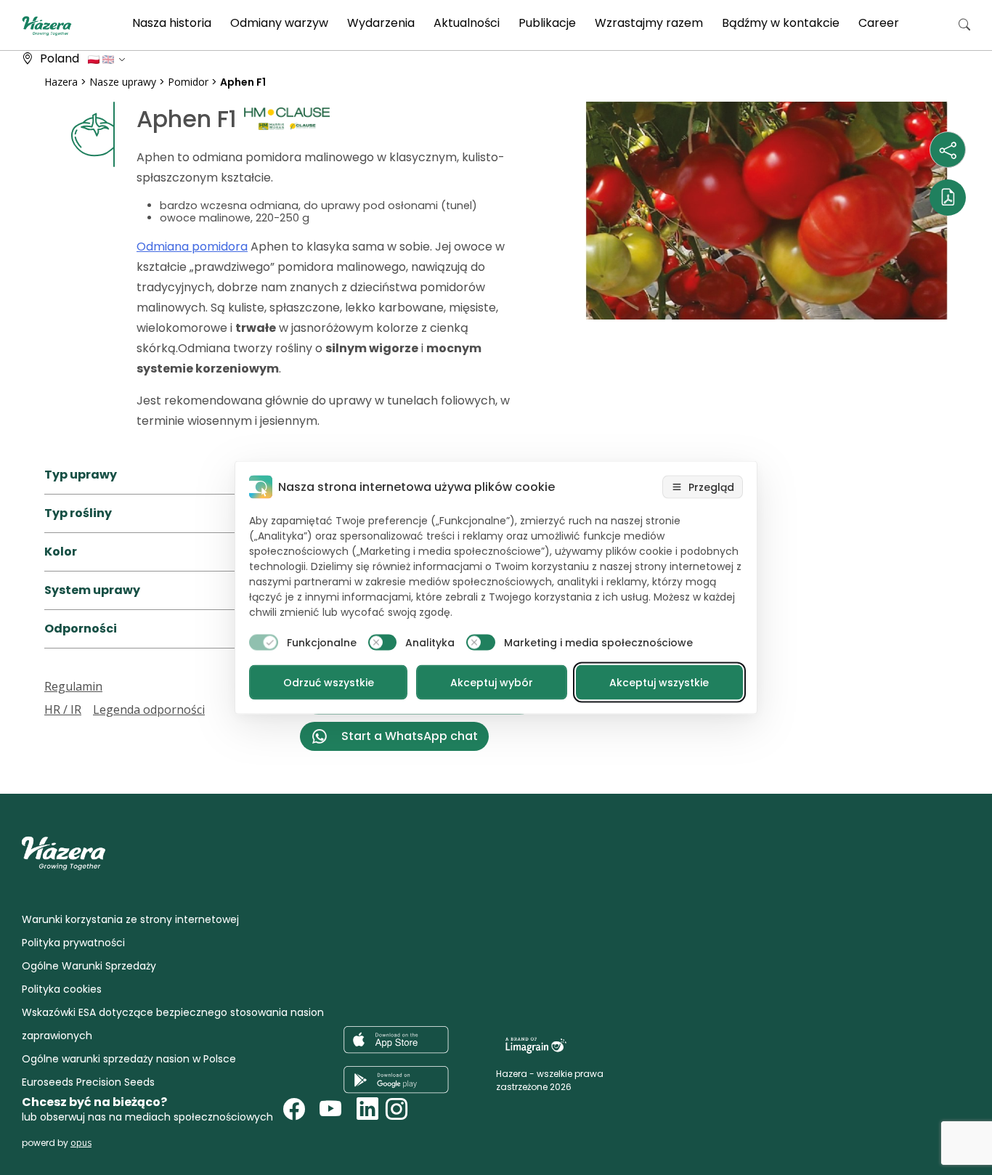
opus (81, 1143)
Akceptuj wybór (491, 682)
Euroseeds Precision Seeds (88, 1082)
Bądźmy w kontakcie (780, 23)
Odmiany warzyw (279, 23)
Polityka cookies (62, 989)
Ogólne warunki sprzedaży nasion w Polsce (129, 1059)
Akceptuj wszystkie (659, 682)
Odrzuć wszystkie (328, 682)
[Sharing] (948, 149)
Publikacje (547, 23)
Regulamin (73, 686)
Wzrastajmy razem (649, 23)
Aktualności (467, 23)
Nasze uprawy (122, 82)
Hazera (61, 82)
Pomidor (188, 82)
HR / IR (62, 709)
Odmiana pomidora (192, 246)
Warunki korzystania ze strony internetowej (130, 919)
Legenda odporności (149, 709)
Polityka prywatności (73, 942)
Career (878, 23)
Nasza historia (171, 23)
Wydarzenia (381, 23)
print (58, 759)
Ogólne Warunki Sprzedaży (89, 966)
